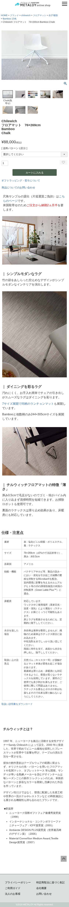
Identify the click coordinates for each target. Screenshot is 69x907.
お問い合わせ (44, 893)
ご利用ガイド (12, 888)
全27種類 (53, 15)
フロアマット (39, 15)
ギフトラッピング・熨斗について (20, 180)
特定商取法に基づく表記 (50, 882)
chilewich (26, 15)
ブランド (14, 15)
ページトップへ (64, 859)
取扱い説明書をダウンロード (17, 704)
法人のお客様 (12, 893)
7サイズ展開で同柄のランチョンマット (28, 403)
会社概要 (41, 888)
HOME (4, 15)
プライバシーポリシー (18, 882)
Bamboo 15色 (10, 18)
